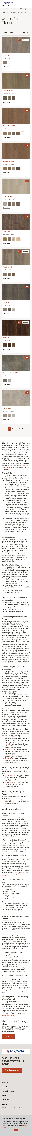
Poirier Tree (7, 408)
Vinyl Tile (8, 744)
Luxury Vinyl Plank (11, 737)
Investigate (6, 302)
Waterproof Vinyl (10, 749)
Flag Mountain (8, 267)
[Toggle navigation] (28, 5)
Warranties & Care (8, 1091)
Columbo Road (8, 196)
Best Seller (25, 40)
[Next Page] (26, 429)
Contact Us (8, 1037)
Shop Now (6, 67)
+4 (22, 239)
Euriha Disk (6, 232)
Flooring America (6, 12)
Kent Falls (6, 337)
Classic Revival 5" (9, 161)
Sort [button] (24, 32)
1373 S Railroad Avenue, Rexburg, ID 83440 (13, 1108)
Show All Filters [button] (9, 32)
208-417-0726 (5, 5)
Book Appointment (13, 1070)
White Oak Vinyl (10, 782)
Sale (19, 40)
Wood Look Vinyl (10, 775)
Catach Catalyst (8, 90)
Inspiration (5, 1087)
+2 (22, 133)
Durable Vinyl (9, 758)
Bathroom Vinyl (10, 755)
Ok (16, 1130)
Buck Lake (6, 55)
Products (15, 12)
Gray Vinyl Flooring (11, 800)
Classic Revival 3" (9, 126)
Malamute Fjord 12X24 (10, 373)
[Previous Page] (6, 429)
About (4, 1095)
